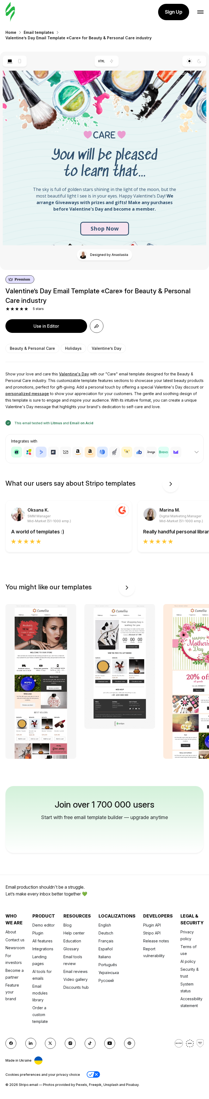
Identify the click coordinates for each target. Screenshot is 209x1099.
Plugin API (152, 925)
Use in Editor (46, 326)
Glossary (71, 948)
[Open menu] (200, 12)
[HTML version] (102, 61)
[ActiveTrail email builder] (53, 452)
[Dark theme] (199, 61)
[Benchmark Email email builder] (114, 452)
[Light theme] (189, 61)
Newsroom (15, 947)
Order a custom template (40, 1014)
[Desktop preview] (10, 61)
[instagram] (70, 1043)
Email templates (39, 32)
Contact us (14, 939)
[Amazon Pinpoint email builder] (77, 452)
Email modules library (40, 993)
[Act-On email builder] (28, 452)
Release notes (156, 941)
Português (108, 964)
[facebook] (10, 1043)
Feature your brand (12, 992)
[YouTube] (109, 1043)
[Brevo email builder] (163, 452)
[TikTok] (90, 1043)
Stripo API (152, 933)
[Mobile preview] (20, 61)
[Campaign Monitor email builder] (175, 452)
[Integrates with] (196, 452)
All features (42, 941)
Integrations (42, 948)
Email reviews (75, 971)
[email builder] (10, 12)
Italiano (105, 956)
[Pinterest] (129, 1043)
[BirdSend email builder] (126, 452)
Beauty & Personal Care (32, 348)
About (10, 932)
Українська (109, 972)
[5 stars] (26, 309)
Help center (74, 933)
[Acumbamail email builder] (65, 452)
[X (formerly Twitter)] (50, 1043)
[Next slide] (170, 484)
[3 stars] (17, 309)
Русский (106, 980)
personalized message (27, 393)
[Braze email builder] (151, 452)
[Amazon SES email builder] (90, 452)
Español (106, 948)
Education (72, 941)
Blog (67, 925)
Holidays (73, 348)
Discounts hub (76, 987)
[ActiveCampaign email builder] (41, 452)
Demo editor (43, 925)
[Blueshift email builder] (139, 452)
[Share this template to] (96, 326)
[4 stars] (21, 309)
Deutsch (106, 933)
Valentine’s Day (106, 348)
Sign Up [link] (173, 12)
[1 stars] (7, 309)
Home (10, 32)
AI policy (188, 961)
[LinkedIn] (30, 1043)
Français (106, 941)
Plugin (37, 933)
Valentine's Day (74, 374)
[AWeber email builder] (102, 452)
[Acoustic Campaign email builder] (16, 452)
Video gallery (75, 979)
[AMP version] (112, 61)
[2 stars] (12, 309)
